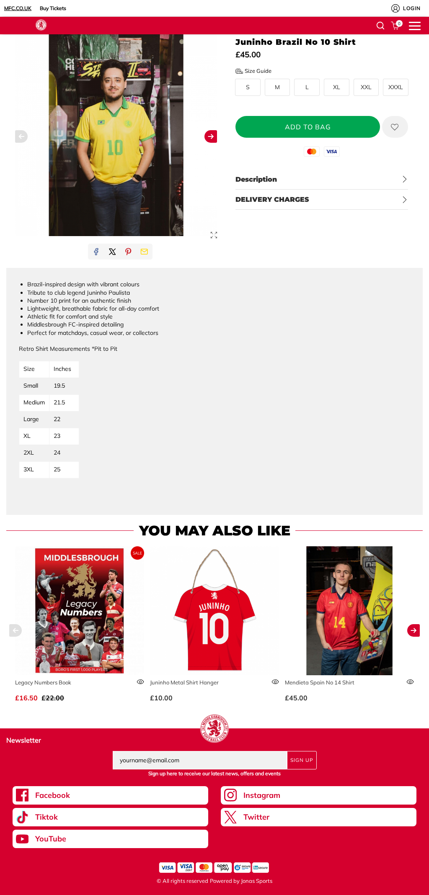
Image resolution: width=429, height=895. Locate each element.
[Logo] (41, 24)
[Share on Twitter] (112, 252)
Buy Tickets (53, 8)
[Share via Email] (144, 252)
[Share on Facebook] (96, 252)
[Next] (413, 630)
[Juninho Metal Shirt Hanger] (214, 610)
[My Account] (395, 8)
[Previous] (15, 630)
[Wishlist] (395, 127)
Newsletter (23, 740)
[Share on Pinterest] (128, 252)
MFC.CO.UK (17, 8)
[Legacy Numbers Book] (79, 610)
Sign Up (301, 760)
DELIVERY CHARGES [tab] (272, 199)
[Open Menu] (415, 25)
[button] (380, 25)
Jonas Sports (256, 880)
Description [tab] (256, 179)
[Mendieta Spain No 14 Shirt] (349, 610)
